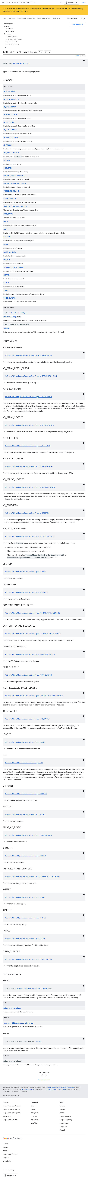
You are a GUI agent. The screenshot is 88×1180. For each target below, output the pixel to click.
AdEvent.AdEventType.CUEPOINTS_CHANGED (38, 654)
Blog (32, 1106)
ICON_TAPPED (8, 214)
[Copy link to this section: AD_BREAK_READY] (23, 389)
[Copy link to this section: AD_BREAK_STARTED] (25, 417)
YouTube (34, 1123)
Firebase (62, 1113)
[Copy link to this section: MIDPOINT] (15, 786)
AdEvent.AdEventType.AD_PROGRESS (35, 513)
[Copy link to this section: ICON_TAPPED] (19, 711)
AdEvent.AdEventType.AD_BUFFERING (36, 446)
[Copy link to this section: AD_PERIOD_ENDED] (25, 459)
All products (7, 1161)
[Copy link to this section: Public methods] (23, 974)
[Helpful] (80, 18)
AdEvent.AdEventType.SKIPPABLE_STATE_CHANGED (41, 876)
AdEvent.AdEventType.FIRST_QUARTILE (37, 675)
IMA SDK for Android (43, 18)
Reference (56, 18)
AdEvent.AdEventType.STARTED (34, 918)
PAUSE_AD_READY (9, 252)
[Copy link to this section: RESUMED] (15, 848)
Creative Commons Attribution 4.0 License (61, 1087)
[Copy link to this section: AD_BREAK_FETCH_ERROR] (31, 368)
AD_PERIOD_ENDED (10, 130)
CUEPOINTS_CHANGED (11, 191)
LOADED (6, 222)
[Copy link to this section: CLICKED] (14, 564)
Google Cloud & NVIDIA (10, 1120)
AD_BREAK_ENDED (9, 92)
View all (62, 1130)
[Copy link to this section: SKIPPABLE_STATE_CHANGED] (34, 869)
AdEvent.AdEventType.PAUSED (33, 814)
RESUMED (6, 260)
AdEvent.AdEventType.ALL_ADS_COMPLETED (38, 536)
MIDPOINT (7, 237)
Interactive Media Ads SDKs (21, 2)
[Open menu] (3, 2)
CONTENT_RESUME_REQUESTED (14, 183)
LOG (4, 229)
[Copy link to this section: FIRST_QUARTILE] (21, 667)
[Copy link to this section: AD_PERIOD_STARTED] (26, 479)
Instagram (34, 1113)
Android (62, 1106)
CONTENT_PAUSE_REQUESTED (14, 176)
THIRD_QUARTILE (9, 298)
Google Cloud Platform (10, 1154)
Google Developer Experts (11, 1113)
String (13, 317)
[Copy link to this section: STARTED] (14, 910)
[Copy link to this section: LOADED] (13, 734)
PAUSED (6, 244)
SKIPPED (6, 275)
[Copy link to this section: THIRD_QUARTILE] (22, 951)
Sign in (83, 2)
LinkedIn (34, 1116)
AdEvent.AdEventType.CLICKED (34, 572)
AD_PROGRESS (8, 145)
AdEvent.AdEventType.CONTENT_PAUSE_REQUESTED (41, 613)
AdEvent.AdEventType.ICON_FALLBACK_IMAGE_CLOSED (42, 696)
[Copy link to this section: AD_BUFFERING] (20, 438)
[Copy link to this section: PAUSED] (13, 807)
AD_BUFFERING (8, 122)
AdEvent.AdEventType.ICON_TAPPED (36, 719)
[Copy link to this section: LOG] (9, 755)
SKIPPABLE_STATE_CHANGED (13, 267)
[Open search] (61, 2)
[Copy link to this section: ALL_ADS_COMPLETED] (28, 528)
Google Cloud (64, 1123)
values (6, 328)
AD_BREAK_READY (9, 107)
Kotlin (77, 56)
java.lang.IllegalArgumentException (18, 1023)
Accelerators (7, 1116)
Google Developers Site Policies (57, 1089)
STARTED (6, 283)
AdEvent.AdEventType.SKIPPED (34, 897)
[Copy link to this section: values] (11, 1034)
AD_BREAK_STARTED (10, 114)
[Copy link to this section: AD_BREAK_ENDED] (24, 347)
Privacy (11, 1170)
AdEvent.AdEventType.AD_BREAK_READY (37, 397)
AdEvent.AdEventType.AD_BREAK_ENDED (37, 355)
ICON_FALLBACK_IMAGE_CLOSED (15, 206)
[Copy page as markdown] (46, 52)
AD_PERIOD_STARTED (11, 137)
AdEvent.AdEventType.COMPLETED (35, 592)
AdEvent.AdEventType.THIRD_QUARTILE (37, 959)
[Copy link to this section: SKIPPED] (13, 889)
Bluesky (33, 1109)
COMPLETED (7, 168)
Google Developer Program (12, 1106)
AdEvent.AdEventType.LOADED (33, 742)
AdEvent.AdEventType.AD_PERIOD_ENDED (37, 466)
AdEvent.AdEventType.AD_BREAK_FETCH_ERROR (39, 376)
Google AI (6, 1157)
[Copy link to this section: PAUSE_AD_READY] (23, 827)
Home (4, 18)
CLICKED (6, 160)
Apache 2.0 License (28, 1089)
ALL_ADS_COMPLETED (11, 153)
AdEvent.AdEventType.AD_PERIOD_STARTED (38, 487)
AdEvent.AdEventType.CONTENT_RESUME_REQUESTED (41, 634)
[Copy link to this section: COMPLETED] (18, 584)
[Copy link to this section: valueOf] (13, 981)
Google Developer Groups (11, 1109)
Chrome (62, 1109)
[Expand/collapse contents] (14, 23)
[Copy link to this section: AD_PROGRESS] (20, 505)
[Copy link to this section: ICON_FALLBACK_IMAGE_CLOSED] (39, 688)
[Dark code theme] (83, 60)
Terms (5, 1170)
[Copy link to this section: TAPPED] (13, 931)
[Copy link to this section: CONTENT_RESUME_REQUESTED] (38, 626)
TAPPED (6, 290)
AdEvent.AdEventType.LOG (32, 763)
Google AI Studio (65, 1116)
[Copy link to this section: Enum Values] (19, 341)
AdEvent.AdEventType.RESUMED (34, 856)
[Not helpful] (83, 18)
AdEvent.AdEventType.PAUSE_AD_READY (37, 835)
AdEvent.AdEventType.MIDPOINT (34, 794)
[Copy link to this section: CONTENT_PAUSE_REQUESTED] (36, 605)
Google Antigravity (66, 1120)
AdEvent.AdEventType (21, 63)
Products (12, 18)
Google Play (64, 1126)
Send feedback (77, 24)
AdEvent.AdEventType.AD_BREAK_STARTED (38, 425)
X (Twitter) (34, 1120)
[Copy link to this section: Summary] (15, 80)
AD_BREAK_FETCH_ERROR (12, 99)
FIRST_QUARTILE (9, 199)
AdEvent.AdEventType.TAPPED (33, 939)
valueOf (6, 317)
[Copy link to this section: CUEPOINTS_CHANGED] (28, 646)
